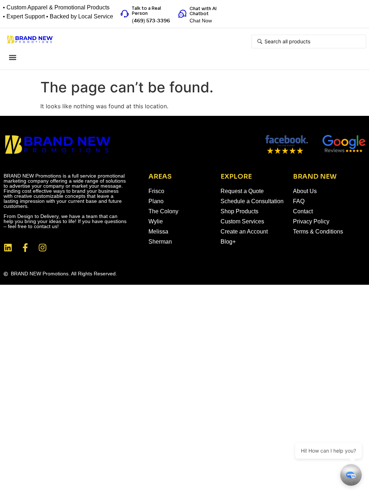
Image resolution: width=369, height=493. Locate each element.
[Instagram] (42, 247)
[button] (12, 57)
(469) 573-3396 (151, 20)
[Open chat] (351, 475)
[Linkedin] (8, 247)
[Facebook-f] (25, 247)
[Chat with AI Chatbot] (182, 13)
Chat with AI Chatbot (203, 11)
